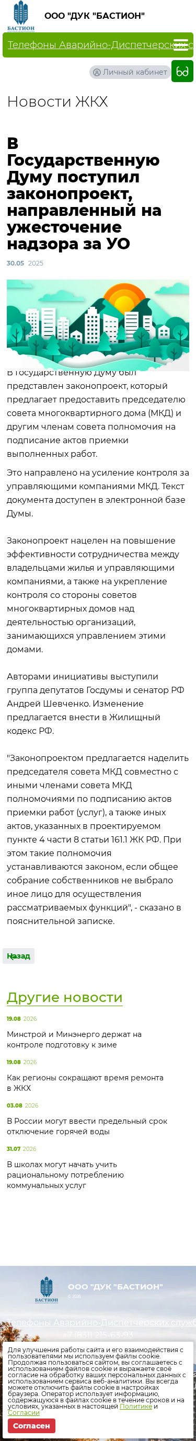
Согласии (24, 1412)
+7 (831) (98, 1335)
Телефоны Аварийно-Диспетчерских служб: (98, 1323)
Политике (136, 1406)
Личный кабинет (135, 72)
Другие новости (65, 997)
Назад (18, 956)
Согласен (31, 1426)
